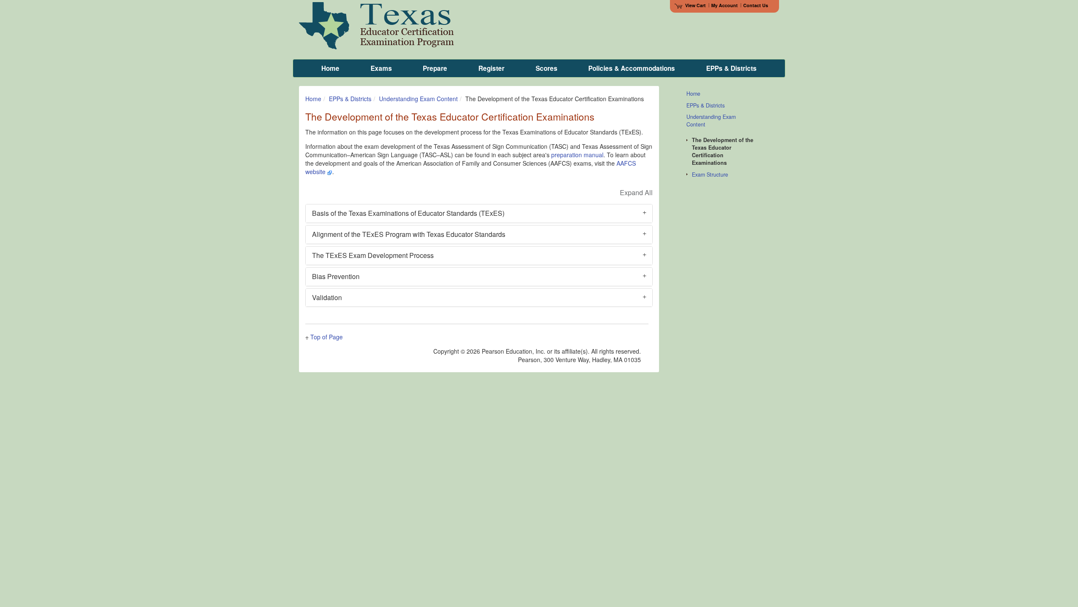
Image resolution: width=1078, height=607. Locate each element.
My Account (724, 5)
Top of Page (326, 337)
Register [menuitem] (491, 68)
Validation (327, 297)
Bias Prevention (336, 276)
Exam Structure (710, 174)
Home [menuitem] (330, 68)
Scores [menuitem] (547, 68)
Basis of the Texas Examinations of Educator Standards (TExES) (408, 213)
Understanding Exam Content (418, 98)
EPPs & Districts (350, 98)
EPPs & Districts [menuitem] (731, 68)
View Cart (695, 5)
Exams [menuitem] (381, 68)
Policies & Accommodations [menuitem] (631, 68)
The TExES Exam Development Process (373, 255)
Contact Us (755, 5)
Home (313, 98)
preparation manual (577, 154)
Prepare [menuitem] (435, 68)
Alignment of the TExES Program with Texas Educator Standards (408, 234)
